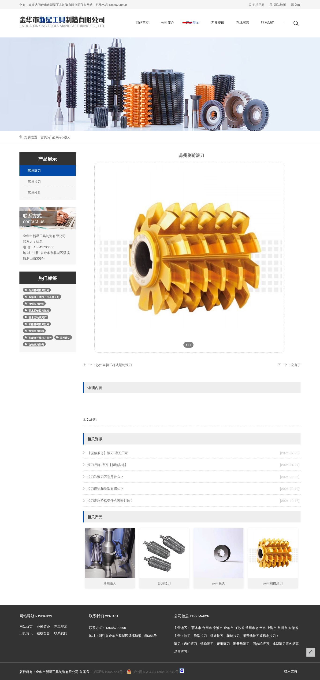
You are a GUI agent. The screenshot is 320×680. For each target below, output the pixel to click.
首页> (45, 137)
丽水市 (196, 627)
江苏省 (239, 627)
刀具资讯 (217, 22)
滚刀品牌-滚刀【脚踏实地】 (193, 464)
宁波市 (218, 627)
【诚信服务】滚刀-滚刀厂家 (193, 452)
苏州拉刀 (34, 181)
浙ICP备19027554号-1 (109, 671)
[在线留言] (310, 652)
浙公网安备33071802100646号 (156, 671)
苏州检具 (34, 192)
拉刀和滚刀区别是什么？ (193, 476)
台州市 (207, 627)
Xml (298, 4)
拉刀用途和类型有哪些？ (193, 488)
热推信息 (259, 4)
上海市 (272, 627)
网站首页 (142, 22)
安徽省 (293, 627)
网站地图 (280, 4)
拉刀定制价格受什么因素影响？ (193, 500)
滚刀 (67, 137)
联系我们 (267, 22)
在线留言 (242, 22)
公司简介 (167, 22)
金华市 (229, 627)
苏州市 (261, 627)
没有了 (296, 364)
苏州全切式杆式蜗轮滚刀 (114, 364)
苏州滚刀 (34, 170)
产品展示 (192, 22)
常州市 (250, 627)
